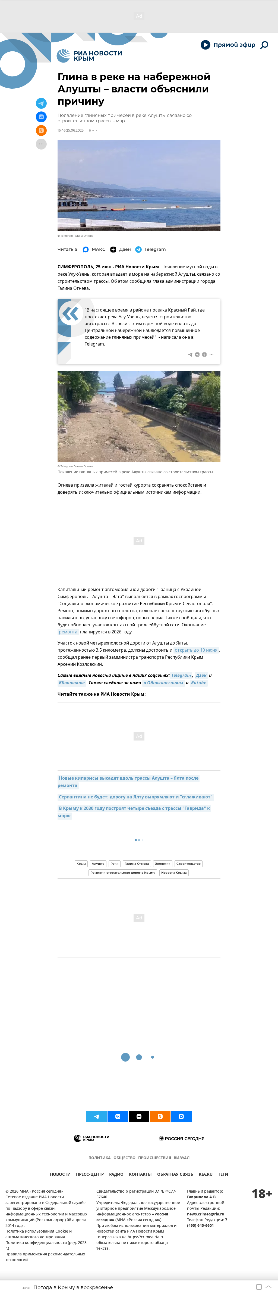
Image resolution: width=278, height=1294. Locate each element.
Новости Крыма (174, 873)
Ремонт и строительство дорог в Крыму (122, 873)
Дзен (201, 675)
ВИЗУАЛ (181, 1158)
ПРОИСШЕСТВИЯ (154, 1158)
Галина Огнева (137, 864)
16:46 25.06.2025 (71, 130)
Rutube (198, 683)
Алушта (98, 864)
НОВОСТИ (60, 1175)
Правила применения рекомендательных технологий (45, 1257)
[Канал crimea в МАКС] (181, 1116)
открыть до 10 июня (196, 650)
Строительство (188, 864)
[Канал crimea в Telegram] (96, 1116)
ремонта (68, 632)
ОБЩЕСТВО (124, 1158)
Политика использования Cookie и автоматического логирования (38, 1234)
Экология (162, 864)
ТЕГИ (223, 1175)
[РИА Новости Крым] (89, 56)
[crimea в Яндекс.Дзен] (139, 1116)
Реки (114, 864)
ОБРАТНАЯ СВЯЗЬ (175, 1175)
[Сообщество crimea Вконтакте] (118, 1116)
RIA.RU (206, 1175)
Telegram (181, 675)
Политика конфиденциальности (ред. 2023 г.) (46, 1246)
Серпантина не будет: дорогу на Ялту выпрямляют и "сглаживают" (136, 797)
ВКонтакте (72, 683)
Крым (81, 864)
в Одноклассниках (164, 683)
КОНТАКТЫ (140, 1175)
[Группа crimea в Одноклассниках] (160, 1116)
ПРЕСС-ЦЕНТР (90, 1175)
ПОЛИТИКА (100, 1158)
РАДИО (116, 1175)
